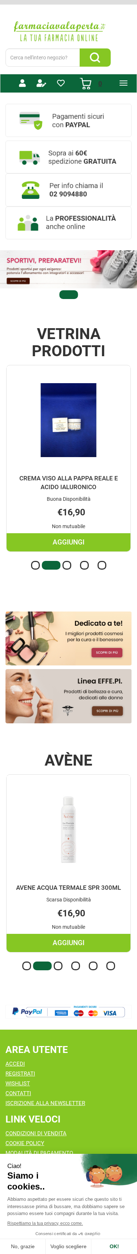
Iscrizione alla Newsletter (45, 1103)
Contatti (18, 1093)
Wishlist (17, 1083)
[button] (69, 294)
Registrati (20, 1073)
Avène (68, 760)
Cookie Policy (24, 1143)
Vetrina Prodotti (68, 342)
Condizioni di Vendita (35, 1133)
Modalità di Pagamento (39, 1153)
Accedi (15, 1064)
